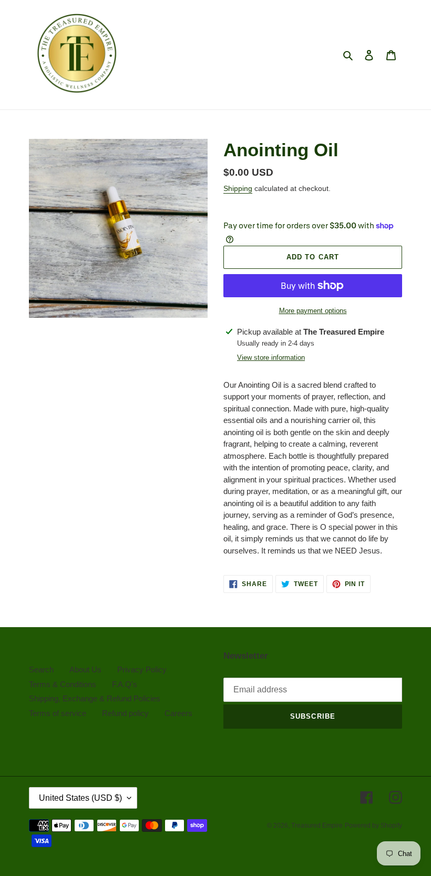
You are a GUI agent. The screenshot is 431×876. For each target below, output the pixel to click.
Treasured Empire (317, 825)
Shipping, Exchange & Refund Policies (94, 698)
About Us (85, 669)
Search (41, 669)
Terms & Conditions (62, 684)
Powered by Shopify (373, 825)
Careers (178, 713)
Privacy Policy (142, 669)
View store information (271, 357)
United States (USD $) (80, 797)
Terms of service (57, 713)
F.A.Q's (124, 684)
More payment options (313, 311)
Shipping (237, 188)
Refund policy (125, 713)
